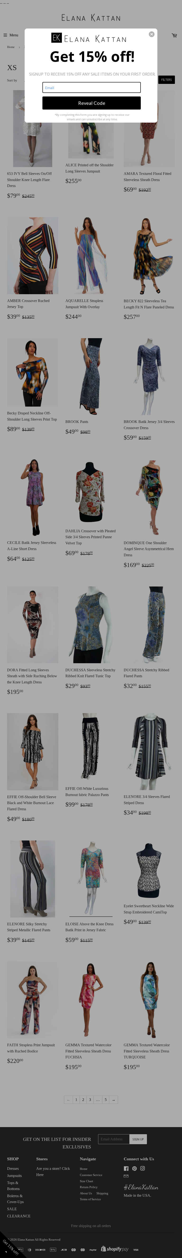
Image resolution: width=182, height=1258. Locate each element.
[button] (152, 34)
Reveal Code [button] (91, 103)
